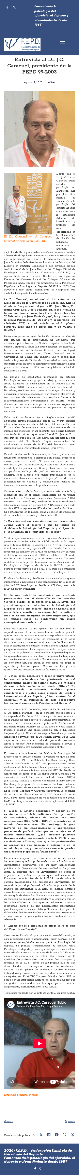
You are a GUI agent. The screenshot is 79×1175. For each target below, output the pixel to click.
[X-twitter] (14, 7)
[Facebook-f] (7, 7)
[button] (62, 43)
